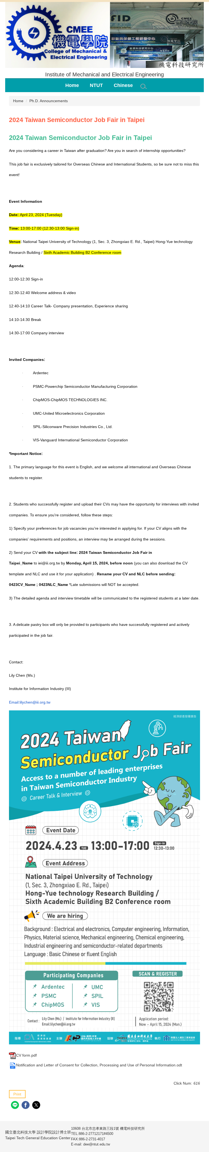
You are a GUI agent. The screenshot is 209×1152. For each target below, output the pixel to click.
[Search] (143, 86)
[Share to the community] (15, 1105)
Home (72, 85)
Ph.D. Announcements (48, 101)
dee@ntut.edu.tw (96, 1144)
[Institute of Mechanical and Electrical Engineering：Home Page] (104, 35)
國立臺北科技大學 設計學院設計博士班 (38, 1135)
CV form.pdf (26, 1055)
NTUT (96, 85)
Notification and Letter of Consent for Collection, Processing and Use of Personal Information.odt (99, 1065)
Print (17, 1094)
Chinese (123, 85)
